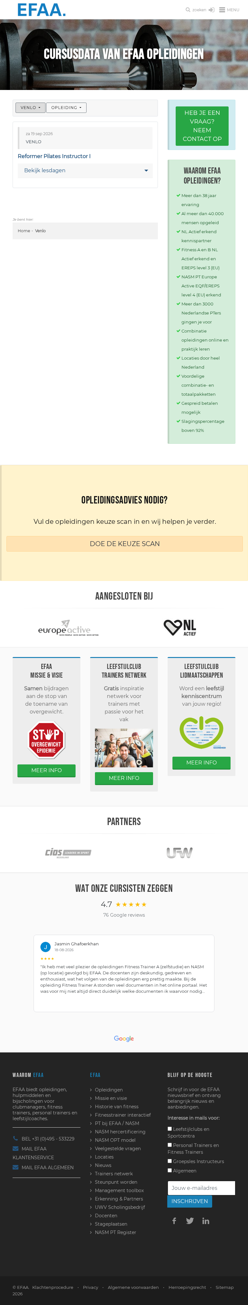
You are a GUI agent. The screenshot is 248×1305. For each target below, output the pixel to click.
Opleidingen (109, 1090)
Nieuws (103, 1165)
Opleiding (64, 107)
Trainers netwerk (114, 1174)
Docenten (106, 1216)
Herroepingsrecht (187, 1287)
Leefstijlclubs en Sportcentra (188, 1132)
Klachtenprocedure (52, 1287)
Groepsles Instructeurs (198, 1161)
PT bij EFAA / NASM (117, 1123)
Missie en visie (111, 1098)
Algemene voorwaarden (133, 1287)
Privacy (90, 1287)
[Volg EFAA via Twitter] (189, 1220)
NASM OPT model (115, 1140)
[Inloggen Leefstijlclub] (211, 10)
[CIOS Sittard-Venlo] (68, 853)
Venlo (29, 107)
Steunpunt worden (116, 1182)
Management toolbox (119, 1190)
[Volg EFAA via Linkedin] (205, 1220)
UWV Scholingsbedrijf (120, 1207)
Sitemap (225, 1287)
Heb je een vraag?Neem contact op (202, 126)
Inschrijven (189, 1201)
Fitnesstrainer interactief (123, 1115)
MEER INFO (46, 770)
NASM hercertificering (120, 1132)
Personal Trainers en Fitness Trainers (193, 1148)
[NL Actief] (180, 627)
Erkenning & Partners (119, 1199)
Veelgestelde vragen (118, 1148)
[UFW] (180, 853)
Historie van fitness (117, 1107)
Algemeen (184, 1171)
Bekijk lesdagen (45, 170)
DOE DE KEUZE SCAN (125, 544)
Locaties (104, 1157)
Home (24, 230)
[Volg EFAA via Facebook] (174, 1220)
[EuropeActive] (68, 627)
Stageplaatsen (111, 1224)
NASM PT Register (115, 1232)
